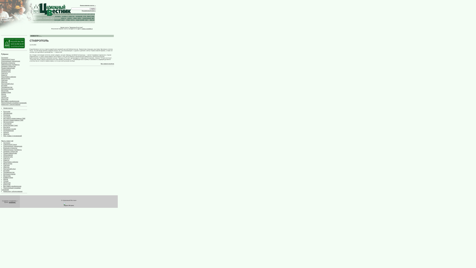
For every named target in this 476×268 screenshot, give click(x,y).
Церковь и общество (8, 66)
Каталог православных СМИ (13, 120)
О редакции (7, 124)
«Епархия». (12, 202)
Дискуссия (4, 98)
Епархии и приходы (8, 63)
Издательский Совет (10, 125)
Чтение (3, 96)
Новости (4, 75)
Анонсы (6, 132)
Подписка (6, 115)
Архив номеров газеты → (88, 5)
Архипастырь (6, 71)
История (4, 85)
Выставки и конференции (10, 101)
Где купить (7, 117)
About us (6, 134)
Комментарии (6, 92)
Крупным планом (7, 89)
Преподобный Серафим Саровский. (14, 103)
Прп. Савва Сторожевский (12, 136)
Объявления (7, 113)
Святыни (4, 80)
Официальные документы (10, 65)
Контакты (6, 127)
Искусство (4, 99)
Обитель (4, 82)
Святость (4, 73)
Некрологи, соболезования (10, 104)
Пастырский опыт (7, 84)
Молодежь (5, 91)
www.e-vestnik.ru (87, 28)
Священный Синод (8, 59)
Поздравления (8, 131)
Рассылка (6, 111)
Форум (3, 94)
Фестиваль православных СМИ (14, 118)
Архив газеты (8, 108)
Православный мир (8, 68)
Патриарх (4, 58)
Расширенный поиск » (89, 10)
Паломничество (6, 87)
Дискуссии (7, 183)
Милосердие (5, 78)
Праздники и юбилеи (8, 77)
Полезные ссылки (9, 129)
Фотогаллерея (8, 122)
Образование (6, 70)
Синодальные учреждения (10, 61)
